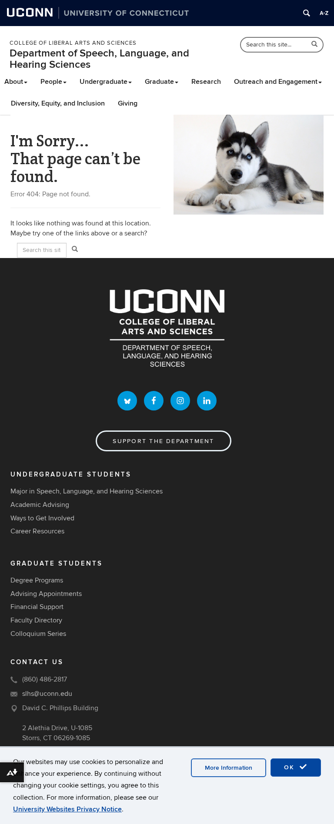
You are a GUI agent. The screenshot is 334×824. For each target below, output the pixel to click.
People (51, 81)
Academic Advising (39, 504)
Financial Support (36, 606)
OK (290, 767)
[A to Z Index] (324, 13)
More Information (228, 767)
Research (206, 81)
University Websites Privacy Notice (67, 809)
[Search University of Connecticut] (307, 13)
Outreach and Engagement (275, 81)
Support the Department (163, 441)
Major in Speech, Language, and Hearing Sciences (86, 491)
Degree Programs (36, 580)
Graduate (159, 81)
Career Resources (37, 531)
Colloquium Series (38, 633)
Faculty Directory (36, 620)
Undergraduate (103, 81)
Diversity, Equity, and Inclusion (58, 103)
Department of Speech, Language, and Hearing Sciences (99, 59)
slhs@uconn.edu (47, 693)
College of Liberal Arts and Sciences (73, 43)
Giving (127, 103)
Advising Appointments (46, 593)
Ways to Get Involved (42, 518)
